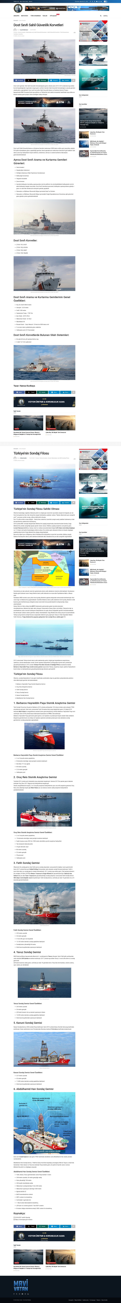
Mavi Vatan (24, 15)
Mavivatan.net (30, 32)
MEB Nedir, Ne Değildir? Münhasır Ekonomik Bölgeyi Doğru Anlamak (98, 143)
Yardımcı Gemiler (18, 34)
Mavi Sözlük (104, 1300)
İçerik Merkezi (24, 29)
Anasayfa (16, 15)
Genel (49, 458)
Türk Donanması (35, 15)
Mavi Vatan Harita (24, 1)
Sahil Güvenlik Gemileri (53, 32)
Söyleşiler (53, 15)
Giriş (106, 15)
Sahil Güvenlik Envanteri (40, 32)
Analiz (17, 428)
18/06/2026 (16, 436)
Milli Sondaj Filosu (64, 458)
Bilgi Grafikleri (78, 1300)
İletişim (30, 1)
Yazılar (45, 15)
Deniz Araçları (22, 20)
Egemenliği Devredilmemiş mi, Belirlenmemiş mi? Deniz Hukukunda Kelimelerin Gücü (98, 152)
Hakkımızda (16, 1)
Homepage (92, 1300)
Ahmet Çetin (23, 458)
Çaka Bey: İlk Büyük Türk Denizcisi (56, 432)
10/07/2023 (32, 458)
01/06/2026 (93, 146)
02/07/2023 (33, 29)
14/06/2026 (48, 434)
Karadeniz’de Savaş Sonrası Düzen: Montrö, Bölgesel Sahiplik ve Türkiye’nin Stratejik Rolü (92, 123)
